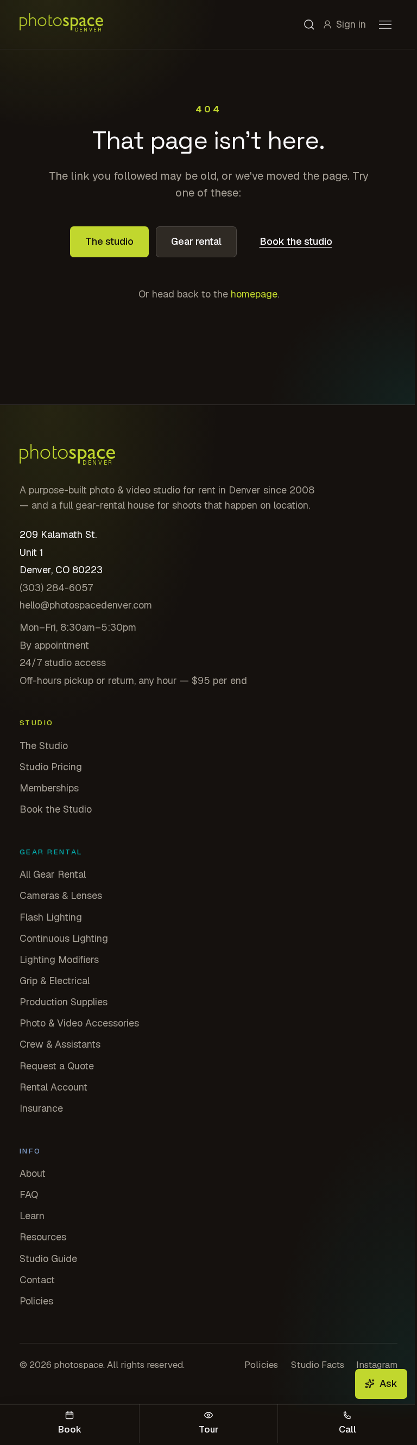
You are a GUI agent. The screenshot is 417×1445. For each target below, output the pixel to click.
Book (69, 1429)
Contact (37, 1279)
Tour (208, 1429)
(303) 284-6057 (56, 587)
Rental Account (53, 1087)
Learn (32, 1215)
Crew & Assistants (60, 1044)
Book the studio (296, 241)
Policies (36, 1301)
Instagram (376, 1365)
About (33, 1173)
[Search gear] (309, 24)
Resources (43, 1237)
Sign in (351, 24)
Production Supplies (64, 1002)
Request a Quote (57, 1066)
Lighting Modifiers (59, 959)
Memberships (49, 788)
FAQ (29, 1194)
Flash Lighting (51, 917)
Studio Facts (317, 1365)
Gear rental (196, 241)
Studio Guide (48, 1258)
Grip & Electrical (55, 980)
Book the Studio (56, 809)
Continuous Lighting (64, 938)
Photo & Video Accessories (79, 1023)
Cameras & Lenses (61, 895)
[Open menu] (385, 24)
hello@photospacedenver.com (86, 605)
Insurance (41, 1108)
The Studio (44, 745)
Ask (388, 1383)
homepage (254, 294)
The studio (109, 241)
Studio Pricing (51, 766)
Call (347, 1429)
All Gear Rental (53, 874)
